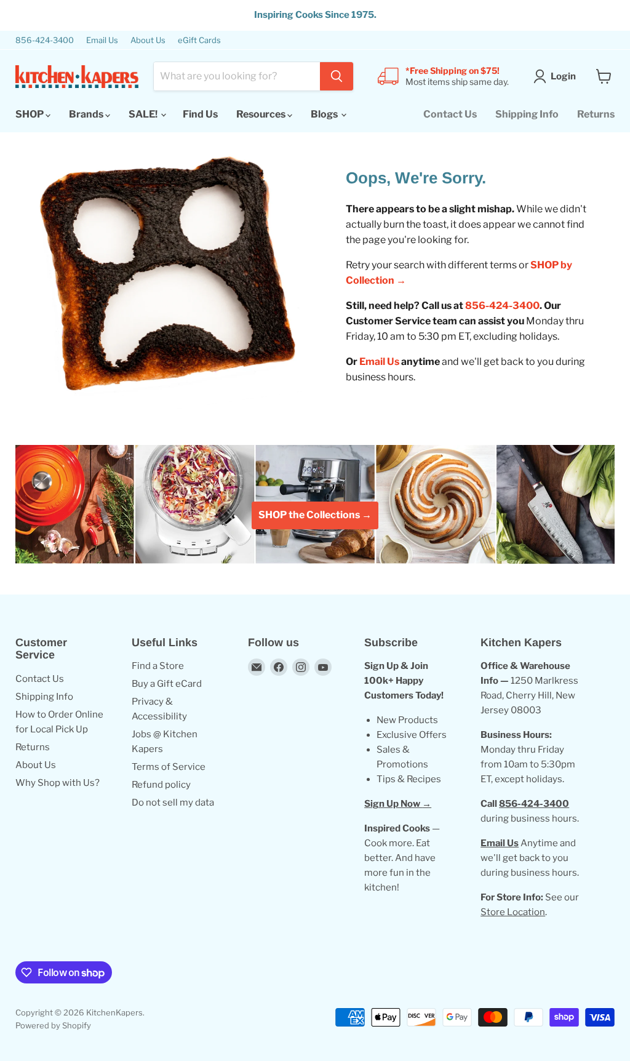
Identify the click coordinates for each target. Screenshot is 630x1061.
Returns (596, 114)
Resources (261, 114)
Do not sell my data (173, 802)
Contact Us (450, 114)
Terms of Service (168, 766)
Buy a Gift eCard (167, 683)
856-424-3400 (44, 40)
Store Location (512, 912)
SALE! (144, 114)
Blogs (325, 114)
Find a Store (158, 665)
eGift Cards (199, 40)
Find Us (200, 114)
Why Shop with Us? (57, 782)
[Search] (336, 76)
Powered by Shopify (53, 1025)
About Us (147, 40)
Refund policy (161, 784)
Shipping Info (527, 114)
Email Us (102, 40)
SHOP (30, 114)
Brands (87, 114)
